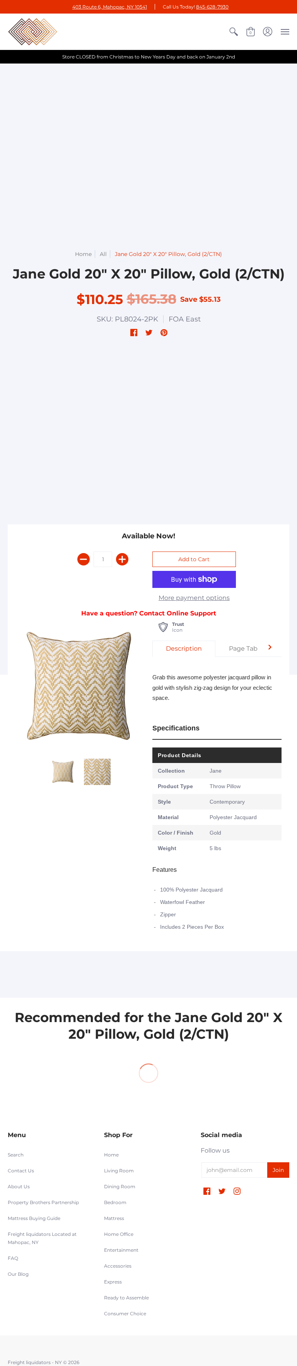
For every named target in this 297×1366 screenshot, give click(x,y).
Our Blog (18, 1274)
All (103, 254)
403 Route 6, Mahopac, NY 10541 (109, 7)
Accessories (117, 1266)
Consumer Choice (125, 1313)
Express (113, 1282)
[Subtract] (83, 559)
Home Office (118, 1234)
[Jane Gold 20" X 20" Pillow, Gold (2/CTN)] (63, 771)
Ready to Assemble (126, 1298)
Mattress (114, 1218)
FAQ (13, 1258)
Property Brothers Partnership (43, 1202)
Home (83, 254)
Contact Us (21, 1171)
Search (16, 1155)
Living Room (119, 1171)
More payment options (194, 597)
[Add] (122, 559)
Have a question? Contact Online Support (148, 613)
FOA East (185, 319)
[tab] (183, 649)
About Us (19, 1186)
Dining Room (119, 1186)
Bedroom (115, 1202)
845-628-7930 (212, 7)
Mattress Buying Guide (34, 1218)
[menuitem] (233, 32)
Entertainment (121, 1250)
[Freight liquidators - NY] (33, 32)
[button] (233, 32)
